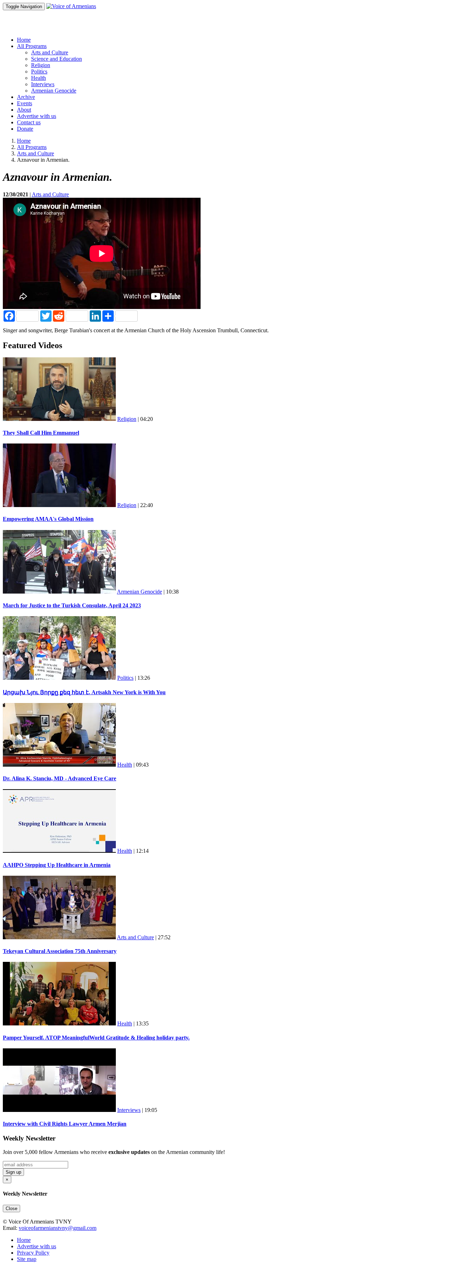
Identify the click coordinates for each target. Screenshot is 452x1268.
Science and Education (56, 59)
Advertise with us (36, 116)
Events (24, 103)
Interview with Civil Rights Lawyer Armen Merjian (64, 1124)
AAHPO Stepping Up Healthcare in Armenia (57, 865)
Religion (40, 65)
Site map (26, 1259)
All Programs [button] (32, 46)
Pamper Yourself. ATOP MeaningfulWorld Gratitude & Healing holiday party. (96, 1038)
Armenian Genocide (53, 91)
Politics (39, 72)
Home (24, 40)
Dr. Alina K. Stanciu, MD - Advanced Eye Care (59, 778)
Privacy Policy (33, 1253)
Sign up (13, 1172)
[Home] (71, 6)
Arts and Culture (49, 52)
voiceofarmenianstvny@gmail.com (57, 1228)
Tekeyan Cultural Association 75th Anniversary (60, 951)
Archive (26, 97)
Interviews (42, 84)
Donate (25, 129)
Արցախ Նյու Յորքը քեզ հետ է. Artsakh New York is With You (84, 692)
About (24, 110)
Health (38, 78)
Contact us (29, 122)
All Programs (32, 147)
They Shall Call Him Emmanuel (41, 433)
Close (11, 1208)
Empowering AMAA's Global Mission (48, 519)
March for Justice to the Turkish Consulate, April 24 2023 (72, 605)
